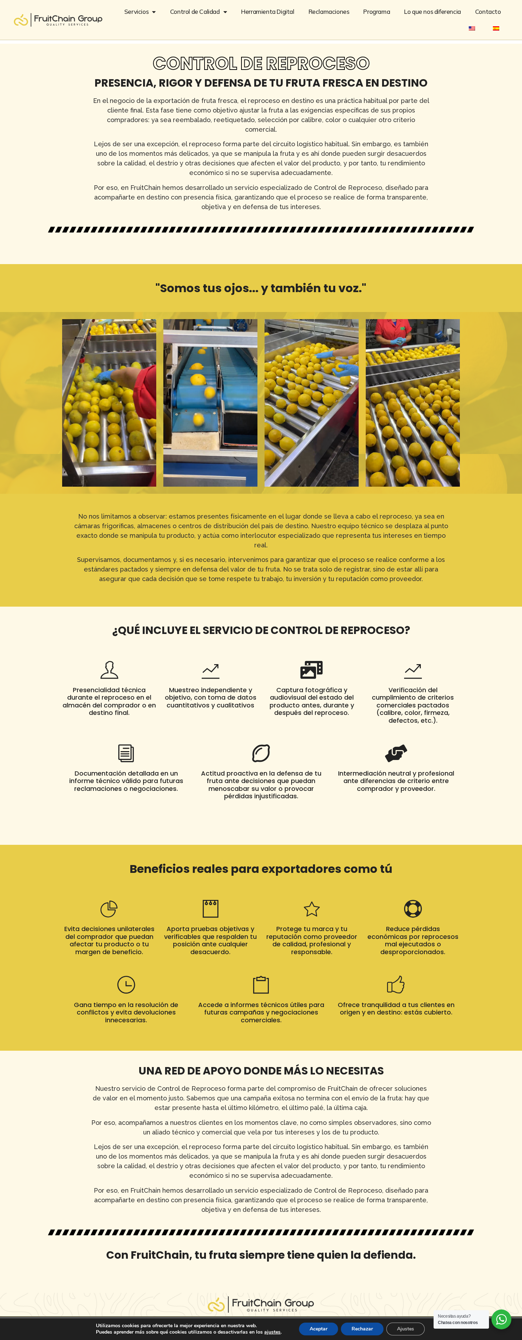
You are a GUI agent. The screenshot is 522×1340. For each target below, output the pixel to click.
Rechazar (362, 1328)
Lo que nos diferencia (432, 11)
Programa (376, 11)
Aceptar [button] (318, 1328)
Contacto (488, 11)
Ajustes (405, 1328)
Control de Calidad (195, 11)
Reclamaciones (329, 11)
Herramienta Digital (267, 11)
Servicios (136, 11)
